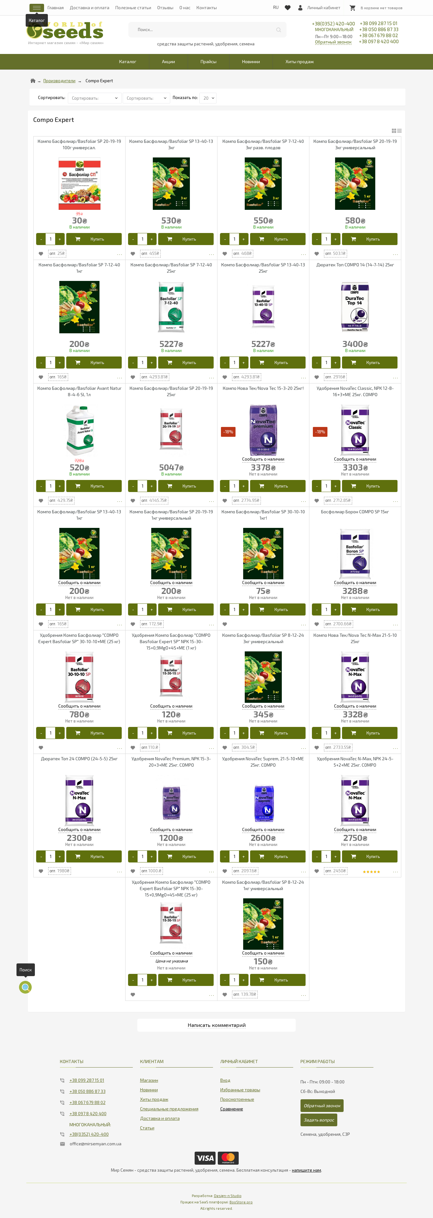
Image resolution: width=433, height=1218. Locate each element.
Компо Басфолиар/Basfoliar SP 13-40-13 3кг (171, 144)
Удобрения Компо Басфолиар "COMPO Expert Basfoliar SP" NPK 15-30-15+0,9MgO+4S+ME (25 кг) (171, 888)
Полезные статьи (133, 7)
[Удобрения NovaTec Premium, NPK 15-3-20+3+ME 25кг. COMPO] (171, 801)
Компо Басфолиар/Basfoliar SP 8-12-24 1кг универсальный (263, 885)
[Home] (33, 80)
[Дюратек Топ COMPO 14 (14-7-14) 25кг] (355, 307)
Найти (279, 29)
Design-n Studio (228, 1196)
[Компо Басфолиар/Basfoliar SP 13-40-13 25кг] (263, 307)
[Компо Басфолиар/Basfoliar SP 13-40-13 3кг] (171, 183)
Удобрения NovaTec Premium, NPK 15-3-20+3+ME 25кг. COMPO (171, 762)
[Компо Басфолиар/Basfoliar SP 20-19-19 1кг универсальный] (171, 554)
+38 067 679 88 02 (378, 35)
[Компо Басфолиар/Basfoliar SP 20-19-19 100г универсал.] (79, 183)
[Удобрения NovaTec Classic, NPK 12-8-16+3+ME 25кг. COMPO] (355, 430)
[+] (59, 239)
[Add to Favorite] (40, 253)
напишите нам (306, 1170)
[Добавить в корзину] (94, 239)
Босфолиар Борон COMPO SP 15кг (355, 511)
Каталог (127, 61)
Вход (225, 1080)
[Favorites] (287, 6)
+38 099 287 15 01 (378, 23)
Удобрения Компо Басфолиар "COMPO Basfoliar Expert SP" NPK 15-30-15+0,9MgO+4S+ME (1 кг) (171, 641)
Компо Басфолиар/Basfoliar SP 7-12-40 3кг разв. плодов (263, 144)
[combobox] (207, 29)
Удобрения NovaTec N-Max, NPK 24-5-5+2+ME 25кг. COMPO (355, 762)
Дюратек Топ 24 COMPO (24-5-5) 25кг (79, 758)
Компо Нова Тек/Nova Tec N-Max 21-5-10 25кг (355, 638)
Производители (59, 80)
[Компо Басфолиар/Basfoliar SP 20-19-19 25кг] (171, 430)
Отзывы (165, 7)
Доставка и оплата (89, 7)
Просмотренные (237, 1099)
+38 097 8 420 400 (379, 41)
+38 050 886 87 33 (378, 29)
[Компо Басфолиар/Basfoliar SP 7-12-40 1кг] (79, 307)
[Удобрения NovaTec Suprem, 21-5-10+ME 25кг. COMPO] (263, 801)
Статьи (147, 1127)
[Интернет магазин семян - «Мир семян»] (64, 30)
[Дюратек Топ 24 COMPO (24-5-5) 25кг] (79, 801)
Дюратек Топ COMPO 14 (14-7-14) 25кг (355, 264)
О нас (185, 7)
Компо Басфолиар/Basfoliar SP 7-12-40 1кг (79, 268)
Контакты (207, 7)
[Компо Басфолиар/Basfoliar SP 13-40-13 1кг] (79, 554)
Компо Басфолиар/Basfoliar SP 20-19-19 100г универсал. (79, 144)
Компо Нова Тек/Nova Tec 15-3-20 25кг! (263, 388)
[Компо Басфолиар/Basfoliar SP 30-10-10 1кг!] (263, 554)
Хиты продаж (300, 61)
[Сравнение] (231, 1107)
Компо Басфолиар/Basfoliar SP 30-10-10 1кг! (263, 515)
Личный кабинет (323, 7)
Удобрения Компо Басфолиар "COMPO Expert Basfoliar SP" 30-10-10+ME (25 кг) (79, 638)
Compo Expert (99, 80)
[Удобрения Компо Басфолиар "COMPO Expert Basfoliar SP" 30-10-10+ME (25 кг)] (79, 677)
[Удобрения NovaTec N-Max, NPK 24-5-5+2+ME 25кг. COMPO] (355, 801)
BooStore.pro (241, 1202)
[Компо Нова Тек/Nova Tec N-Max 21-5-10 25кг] (355, 677)
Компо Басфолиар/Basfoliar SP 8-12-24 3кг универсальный (263, 638)
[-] (41, 239)
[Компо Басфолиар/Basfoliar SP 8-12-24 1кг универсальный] (263, 924)
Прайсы (209, 61)
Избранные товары (240, 1089)
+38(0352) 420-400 (333, 26)
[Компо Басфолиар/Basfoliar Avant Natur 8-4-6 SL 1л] (79, 430)
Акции (168, 61)
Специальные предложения (169, 1108)
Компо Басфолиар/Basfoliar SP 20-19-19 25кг (171, 391)
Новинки (251, 61)
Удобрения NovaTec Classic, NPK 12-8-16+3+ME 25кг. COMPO (355, 391)
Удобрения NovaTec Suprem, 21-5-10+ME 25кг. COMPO (263, 762)
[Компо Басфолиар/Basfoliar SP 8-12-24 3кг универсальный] (263, 677)
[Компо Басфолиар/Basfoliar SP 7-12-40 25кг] (171, 307)
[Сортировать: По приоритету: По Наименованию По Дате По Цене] (95, 97)
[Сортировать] (147, 97)
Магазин (149, 1080)
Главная (56, 7)
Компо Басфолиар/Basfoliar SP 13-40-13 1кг (79, 515)
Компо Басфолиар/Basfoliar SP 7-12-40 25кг (171, 268)
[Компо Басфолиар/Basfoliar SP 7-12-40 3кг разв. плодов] (263, 183)
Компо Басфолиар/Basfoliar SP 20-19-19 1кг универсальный (171, 515)
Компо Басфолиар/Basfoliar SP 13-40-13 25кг (263, 268)
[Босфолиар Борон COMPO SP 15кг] (355, 554)
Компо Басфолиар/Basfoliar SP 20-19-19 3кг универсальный (355, 144)
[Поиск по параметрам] (25, 987)
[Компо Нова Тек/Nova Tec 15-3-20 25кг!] (263, 430)
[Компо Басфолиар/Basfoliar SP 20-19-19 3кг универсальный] (355, 183)
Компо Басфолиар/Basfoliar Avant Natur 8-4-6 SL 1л (79, 391)
